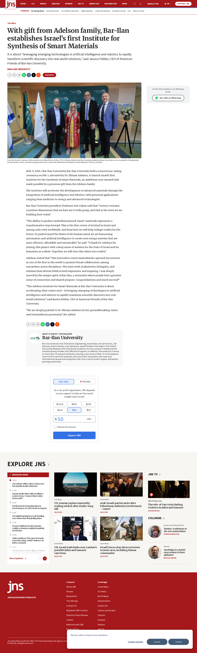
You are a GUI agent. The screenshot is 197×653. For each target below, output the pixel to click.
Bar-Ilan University (18, 69)
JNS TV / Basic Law (155, 501)
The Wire (11, 23)
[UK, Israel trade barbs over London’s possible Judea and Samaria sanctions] (75, 529)
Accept (157, 642)
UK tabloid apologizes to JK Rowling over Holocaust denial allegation (28, 517)
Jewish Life (94, 3)
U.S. (33, 3)
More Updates (16, 558)
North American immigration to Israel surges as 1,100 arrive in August (29, 507)
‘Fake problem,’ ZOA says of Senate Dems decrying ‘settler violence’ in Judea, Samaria (28, 540)
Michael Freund (170, 558)
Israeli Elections (53, 11)
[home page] (10, 4)
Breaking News (20, 474)
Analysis (56, 3)
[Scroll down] (45, 558)
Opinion (68, 3)
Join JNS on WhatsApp (170, 98)
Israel (23, 3)
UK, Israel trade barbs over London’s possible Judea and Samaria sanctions (75, 550)
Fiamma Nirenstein (171, 534)
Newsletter (153, 4)
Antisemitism (110, 3)
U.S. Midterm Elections (70, 11)
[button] (19, 75)
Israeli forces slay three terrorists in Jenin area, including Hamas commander (120, 550)
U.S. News (58, 499)
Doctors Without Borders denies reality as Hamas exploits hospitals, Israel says (28, 528)
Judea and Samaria (102, 11)
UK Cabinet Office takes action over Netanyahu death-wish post (28, 485)
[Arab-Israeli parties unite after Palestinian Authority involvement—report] (121, 484)
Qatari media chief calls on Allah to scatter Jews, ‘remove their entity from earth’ (27, 496)
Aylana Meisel (154, 511)
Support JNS (183, 3)
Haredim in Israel (119, 11)
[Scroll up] (40, 558)
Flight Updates (87, 11)
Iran (129, 11)
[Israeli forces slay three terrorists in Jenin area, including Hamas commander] (121, 529)
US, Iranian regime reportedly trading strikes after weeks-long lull (73, 506)
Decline (179, 642)
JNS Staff (58, 512)
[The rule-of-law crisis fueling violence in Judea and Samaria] (169, 489)
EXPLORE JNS (27, 464)
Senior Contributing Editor (174, 525)
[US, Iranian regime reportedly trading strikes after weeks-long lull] (75, 484)
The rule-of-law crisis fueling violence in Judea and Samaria (165, 506)
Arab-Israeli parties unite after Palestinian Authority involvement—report (121, 506)
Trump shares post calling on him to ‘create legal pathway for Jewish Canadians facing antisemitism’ (28, 552)
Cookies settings (135, 642)
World (43, 3)
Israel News (104, 499)
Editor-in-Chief (138, 11)
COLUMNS (155, 518)
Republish (49, 75)
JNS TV (81, 3)
